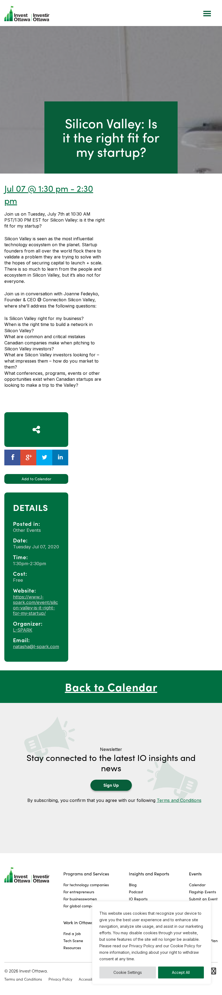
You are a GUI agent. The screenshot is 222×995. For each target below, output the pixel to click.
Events (195, 873)
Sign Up (111, 785)
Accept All (181, 972)
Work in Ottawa (78, 922)
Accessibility (89, 979)
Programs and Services (86, 873)
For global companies (82, 905)
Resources (72, 947)
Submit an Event (203, 898)
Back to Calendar (111, 686)
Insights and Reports (149, 873)
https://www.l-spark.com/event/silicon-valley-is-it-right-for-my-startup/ (35, 605)
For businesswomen (80, 898)
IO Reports (138, 898)
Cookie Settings (127, 972)
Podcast (136, 891)
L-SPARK (22, 630)
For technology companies (86, 884)
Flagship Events (202, 891)
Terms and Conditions (179, 800)
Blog (133, 884)
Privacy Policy (60, 979)
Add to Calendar (36, 478)
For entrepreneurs (78, 891)
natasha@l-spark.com (36, 646)
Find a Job (72, 933)
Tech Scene (73, 940)
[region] (151, 942)
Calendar (197, 884)
